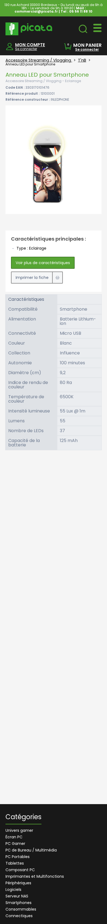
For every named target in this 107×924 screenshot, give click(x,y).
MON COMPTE (30, 45)
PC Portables (17, 856)
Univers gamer (19, 830)
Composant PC (20, 870)
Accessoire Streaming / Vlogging (38, 60)
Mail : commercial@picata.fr (50, 10)
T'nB (82, 60)
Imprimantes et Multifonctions (34, 876)
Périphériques (18, 883)
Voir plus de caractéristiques (43, 262)
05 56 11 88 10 (80, 11)
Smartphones (18, 902)
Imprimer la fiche (32, 277)
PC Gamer (15, 843)
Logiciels (13, 889)
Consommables (20, 909)
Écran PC (13, 837)
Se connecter (26, 49)
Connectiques (19, 916)
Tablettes (14, 863)
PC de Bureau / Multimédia (31, 850)
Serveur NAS (16, 896)
